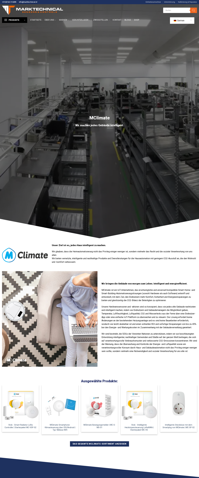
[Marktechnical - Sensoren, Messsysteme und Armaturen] (32, 10)
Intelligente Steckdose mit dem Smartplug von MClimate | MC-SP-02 (179, 426)
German (180, 20)
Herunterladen (80, 20)
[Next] (197, 411)
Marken (63, 20)
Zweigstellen (100, 20)
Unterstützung (169, 2)
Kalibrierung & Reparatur (187, 2)
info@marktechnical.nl (28, 2)
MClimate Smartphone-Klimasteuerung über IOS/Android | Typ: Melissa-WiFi (60, 427)
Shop (136, 20)
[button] (14, 20)
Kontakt (117, 20)
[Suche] (193, 10)
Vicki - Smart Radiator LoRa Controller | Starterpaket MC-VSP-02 (20, 426)
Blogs (128, 20)
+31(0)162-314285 (9, 2)
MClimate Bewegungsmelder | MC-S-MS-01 (99, 426)
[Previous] (2, 411)
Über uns (49, 20)
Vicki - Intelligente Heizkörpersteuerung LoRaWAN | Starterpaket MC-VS (139, 427)
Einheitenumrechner (153, 2)
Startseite (35, 20)
